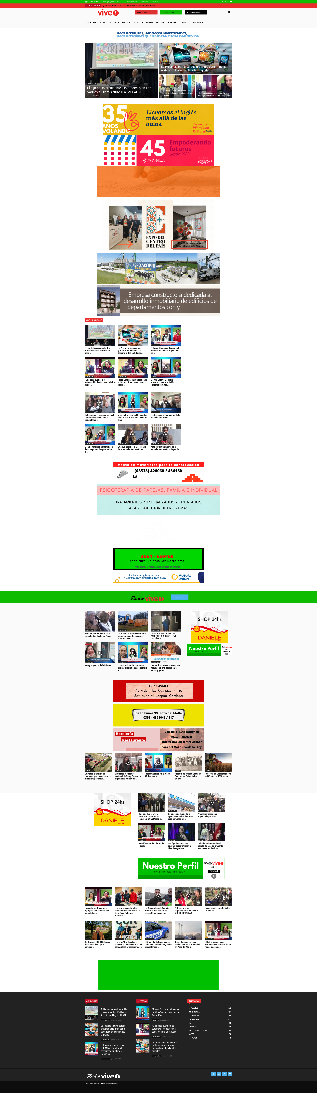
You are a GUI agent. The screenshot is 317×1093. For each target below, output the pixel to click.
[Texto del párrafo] (158, 225)
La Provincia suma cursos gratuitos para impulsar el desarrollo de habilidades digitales (113, 1030)
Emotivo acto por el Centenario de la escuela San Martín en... (132, 448)
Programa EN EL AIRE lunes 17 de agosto (157, 774)
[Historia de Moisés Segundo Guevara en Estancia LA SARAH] (188, 762)
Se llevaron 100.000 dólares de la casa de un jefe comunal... (97, 944)
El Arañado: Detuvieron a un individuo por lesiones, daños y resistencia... (158, 944)
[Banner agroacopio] (158, 283)
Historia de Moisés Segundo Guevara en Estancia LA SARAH (188, 776)
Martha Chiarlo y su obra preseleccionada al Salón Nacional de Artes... (162, 382)
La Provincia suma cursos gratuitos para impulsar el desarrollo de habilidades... (130, 350)
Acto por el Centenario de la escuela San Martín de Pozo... (98, 634)
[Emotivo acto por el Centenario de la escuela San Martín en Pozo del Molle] (133, 434)
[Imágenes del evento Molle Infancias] (218, 896)
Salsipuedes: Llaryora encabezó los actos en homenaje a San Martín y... (150, 816)
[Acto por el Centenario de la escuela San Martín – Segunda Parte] (166, 434)
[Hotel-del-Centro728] (158, 739)
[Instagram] (225, 1)
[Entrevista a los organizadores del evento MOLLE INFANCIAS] (188, 896)
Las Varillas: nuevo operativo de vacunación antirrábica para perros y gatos (165, 668)
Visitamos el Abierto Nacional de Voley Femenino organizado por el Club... (128, 776)
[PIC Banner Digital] (158, 119)
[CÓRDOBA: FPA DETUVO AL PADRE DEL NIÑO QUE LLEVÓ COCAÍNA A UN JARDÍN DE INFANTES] (166, 621)
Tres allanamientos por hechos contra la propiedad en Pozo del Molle (187, 944)
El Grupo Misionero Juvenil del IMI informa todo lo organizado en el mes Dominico (135, 5)
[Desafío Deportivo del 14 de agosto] (151, 832)
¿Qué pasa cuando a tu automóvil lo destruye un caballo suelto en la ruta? (164, 1028)
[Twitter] (228, 1)
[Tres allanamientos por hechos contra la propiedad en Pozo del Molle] (188, 930)
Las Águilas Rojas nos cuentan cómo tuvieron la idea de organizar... (179, 846)
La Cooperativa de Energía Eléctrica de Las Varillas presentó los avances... (157, 910)
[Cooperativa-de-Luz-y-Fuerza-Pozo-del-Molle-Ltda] (158, 726)
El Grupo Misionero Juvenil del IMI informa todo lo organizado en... (165, 350)
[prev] (226, 5)
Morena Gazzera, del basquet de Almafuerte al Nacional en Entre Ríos (132, 417)
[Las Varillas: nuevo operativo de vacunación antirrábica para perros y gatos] (166, 652)
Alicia (147, 770)
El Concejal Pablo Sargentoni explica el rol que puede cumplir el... (132, 668)
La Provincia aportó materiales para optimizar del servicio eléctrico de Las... (132, 636)
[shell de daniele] (209, 627)
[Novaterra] (158, 545)
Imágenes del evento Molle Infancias (217, 909)
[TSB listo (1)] (158, 316)
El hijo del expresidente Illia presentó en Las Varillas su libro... (97, 350)
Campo (87, 770)
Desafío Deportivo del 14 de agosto (151, 844)
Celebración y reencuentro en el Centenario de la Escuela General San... (99, 417)
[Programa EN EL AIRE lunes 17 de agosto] (158, 762)
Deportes (121, 412)
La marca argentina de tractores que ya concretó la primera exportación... (98, 776)
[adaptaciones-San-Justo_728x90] (158, 34)
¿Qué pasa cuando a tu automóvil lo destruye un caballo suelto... (100, 382)
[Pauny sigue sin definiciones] (100, 652)
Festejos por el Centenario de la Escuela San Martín (165, 416)
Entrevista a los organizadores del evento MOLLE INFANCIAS (186, 910)
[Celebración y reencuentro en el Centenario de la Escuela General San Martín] (100, 402)
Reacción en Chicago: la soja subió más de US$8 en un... (218, 774)
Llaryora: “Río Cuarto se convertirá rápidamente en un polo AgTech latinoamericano (128, 944)
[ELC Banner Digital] (158, 150)
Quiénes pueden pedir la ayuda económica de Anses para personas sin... (180, 816)
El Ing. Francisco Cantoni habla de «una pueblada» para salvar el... (99, 449)
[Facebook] (222, 1)
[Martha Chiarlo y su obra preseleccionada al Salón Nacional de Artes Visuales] (166, 367)
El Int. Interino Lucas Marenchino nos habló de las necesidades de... (218, 944)
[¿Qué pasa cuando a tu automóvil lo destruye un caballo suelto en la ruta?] (214, 86)
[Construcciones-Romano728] (158, 482)
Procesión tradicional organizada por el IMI (207, 815)
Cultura (153, 377)
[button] (229, 12)
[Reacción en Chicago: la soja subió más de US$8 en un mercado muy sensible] (218, 762)
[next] (230, 5)
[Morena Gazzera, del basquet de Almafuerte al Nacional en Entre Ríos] (133, 402)
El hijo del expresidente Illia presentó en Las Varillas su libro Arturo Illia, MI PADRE (114, 1012)
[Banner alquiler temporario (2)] (158, 181)
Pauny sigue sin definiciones (98, 665)
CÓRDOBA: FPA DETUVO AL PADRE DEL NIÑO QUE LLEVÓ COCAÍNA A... (163, 636)
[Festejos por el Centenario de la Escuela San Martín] (166, 402)
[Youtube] (230, 1)
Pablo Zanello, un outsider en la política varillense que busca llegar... (132, 382)
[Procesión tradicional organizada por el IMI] (211, 802)
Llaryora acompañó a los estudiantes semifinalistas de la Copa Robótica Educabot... (127, 912)
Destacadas (92, 84)
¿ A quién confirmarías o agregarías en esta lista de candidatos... (97, 910)
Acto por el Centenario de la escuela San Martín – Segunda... (166, 448)
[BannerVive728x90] (158, 582)
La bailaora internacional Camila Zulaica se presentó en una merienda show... (210, 846)
